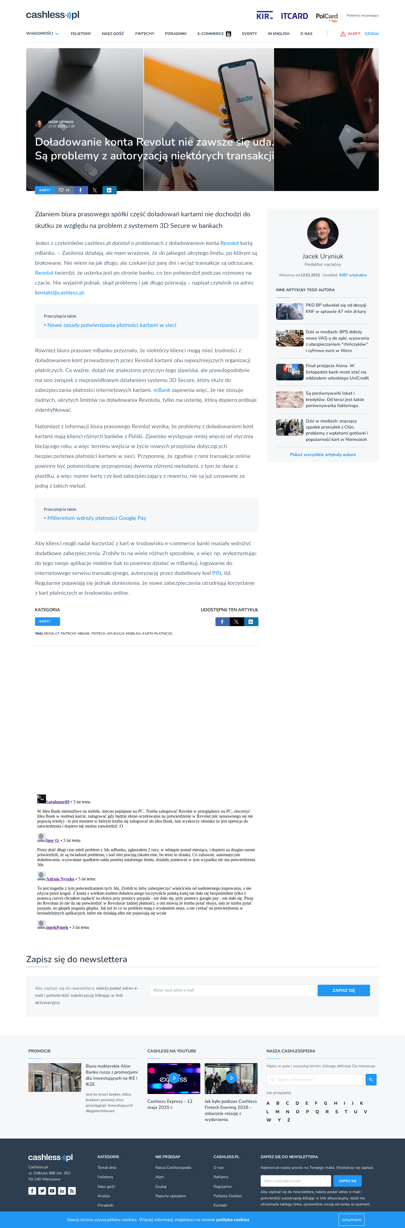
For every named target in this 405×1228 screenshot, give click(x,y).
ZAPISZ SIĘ (344, 990)
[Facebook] (32, 1191)
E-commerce (211, 33)
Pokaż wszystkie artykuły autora (323, 455)
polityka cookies (232, 1220)
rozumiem (351, 1220)
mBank (162, 390)
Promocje (39, 1051)
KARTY (44, 190)
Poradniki (176, 33)
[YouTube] (52, 1191)
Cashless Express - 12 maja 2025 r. (170, 1104)
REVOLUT (51, 633)
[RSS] (72, 1191)
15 (67, 190)
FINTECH (98, 633)
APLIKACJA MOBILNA (124, 633)
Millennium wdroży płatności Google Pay (95, 518)
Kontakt (220, 1205)
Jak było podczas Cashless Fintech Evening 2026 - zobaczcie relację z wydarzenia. (231, 1110)
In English (279, 33)
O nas (306, 33)
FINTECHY (68, 633)
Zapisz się (347, 1181)
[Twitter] (42, 1191)
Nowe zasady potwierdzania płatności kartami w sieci (110, 325)
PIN (216, 573)
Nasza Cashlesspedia (173, 1167)
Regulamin (223, 1186)
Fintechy (144, 33)
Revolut (230, 243)
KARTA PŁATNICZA (157, 633)
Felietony (81, 33)
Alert (159, 1177)
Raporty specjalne (170, 1196)
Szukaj (160, 1186)
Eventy (249, 33)
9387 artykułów (353, 275)
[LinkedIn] (62, 1191)
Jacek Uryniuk (61, 122)
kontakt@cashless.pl (59, 293)
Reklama (221, 1177)
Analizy (104, 1196)
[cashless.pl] (52, 15)
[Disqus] (146, 715)
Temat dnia (107, 1167)
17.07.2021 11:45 (61, 126)
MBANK (84, 633)
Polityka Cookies (228, 1196)
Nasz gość (113, 33)
